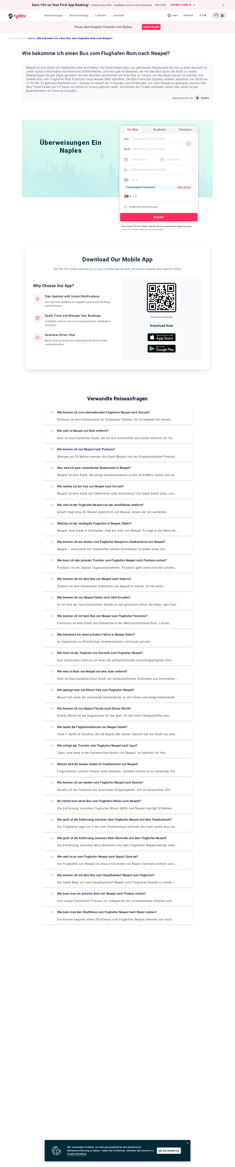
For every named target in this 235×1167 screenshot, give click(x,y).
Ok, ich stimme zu (169, 1150)
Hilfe (174, 15)
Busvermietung (79, 15)
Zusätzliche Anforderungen (143, 207)
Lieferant (100, 15)
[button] (128, 196)
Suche (159, 217)
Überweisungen (53, 15)
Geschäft (118, 15)
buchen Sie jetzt (151, 27)
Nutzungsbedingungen (153, 229)
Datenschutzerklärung (131, 229)
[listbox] (188, 15)
